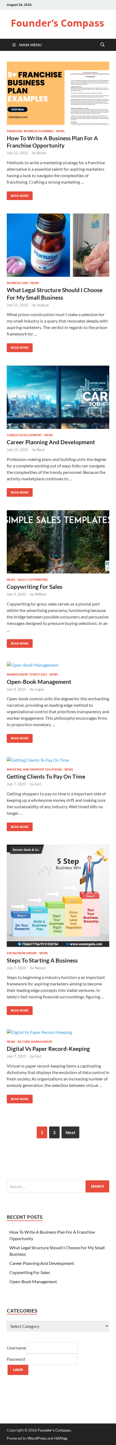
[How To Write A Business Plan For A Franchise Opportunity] (58, 93)
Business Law (17, 283)
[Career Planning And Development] (58, 397)
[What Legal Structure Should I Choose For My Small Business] (58, 245)
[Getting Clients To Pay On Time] (58, 759)
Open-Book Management (39, 681)
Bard (40, 449)
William (40, 594)
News (60, 131)
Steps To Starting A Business (42, 960)
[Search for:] (58, 1186)
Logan (39, 689)
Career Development (24, 435)
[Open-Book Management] (58, 664)
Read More (18, 194)
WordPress (37, 1438)
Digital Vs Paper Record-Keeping (48, 1048)
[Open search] (102, 45)
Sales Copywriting (33, 580)
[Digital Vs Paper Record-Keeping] (58, 1031)
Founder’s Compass (57, 23)
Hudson (43, 305)
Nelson (40, 968)
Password (16, 1359)
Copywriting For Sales (34, 586)
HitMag (60, 1438)
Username (17, 1347)
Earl (38, 784)
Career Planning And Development (51, 442)
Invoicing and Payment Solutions (34, 769)
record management (35, 1042)
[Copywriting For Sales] (58, 541)
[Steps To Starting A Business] (58, 896)
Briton (41, 153)
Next (70, 1132)
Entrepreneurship (22, 953)
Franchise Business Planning (30, 131)
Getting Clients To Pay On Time (46, 776)
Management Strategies (27, 674)
